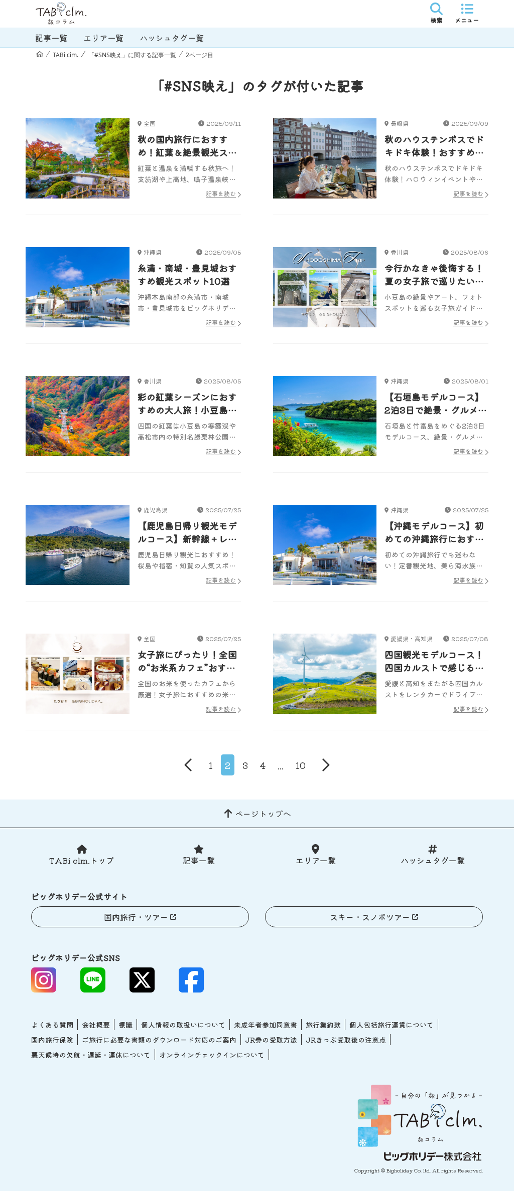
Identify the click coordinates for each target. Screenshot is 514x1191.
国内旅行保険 (52, 1040)
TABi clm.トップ (81, 860)
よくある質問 (52, 1025)
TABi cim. (65, 55)
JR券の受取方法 (271, 1040)
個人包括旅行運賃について (391, 1025)
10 (301, 764)
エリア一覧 (103, 38)
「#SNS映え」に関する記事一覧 (132, 55)
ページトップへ (263, 814)
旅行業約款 (323, 1025)
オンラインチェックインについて (212, 1055)
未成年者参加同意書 (265, 1025)
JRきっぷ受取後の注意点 (346, 1040)
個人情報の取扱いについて (183, 1025)
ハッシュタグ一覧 (172, 38)
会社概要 (96, 1025)
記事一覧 (51, 38)
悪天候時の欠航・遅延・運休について (91, 1055)
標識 (125, 1025)
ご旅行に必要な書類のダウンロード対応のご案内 (159, 1040)
